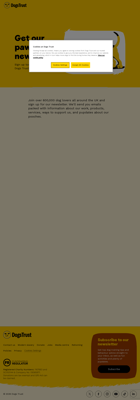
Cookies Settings (60, 65)
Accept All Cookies (80, 65)
